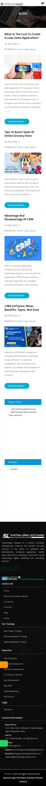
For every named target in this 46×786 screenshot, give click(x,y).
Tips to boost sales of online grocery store (19, 134)
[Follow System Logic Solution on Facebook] (4, 568)
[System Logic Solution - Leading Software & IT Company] (11, 3)
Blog (6, 612)
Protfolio (8, 607)
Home (18, 20)
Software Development (14, 669)
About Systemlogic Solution (16, 596)
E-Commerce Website (13, 674)
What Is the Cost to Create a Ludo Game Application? (22, 36)
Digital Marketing (11, 691)
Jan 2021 (14, 469)
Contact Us (9, 601)
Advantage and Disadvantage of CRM (18, 217)
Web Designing (10, 658)
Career (6, 618)
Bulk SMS (8, 685)
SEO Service (9, 696)
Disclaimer (8, 709)
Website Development (13, 663)
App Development (11, 680)
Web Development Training (15, 636)
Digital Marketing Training (15, 641)
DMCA (5, 579)
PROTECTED (12, 579)
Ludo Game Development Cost (23, 409)
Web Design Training (12, 630)
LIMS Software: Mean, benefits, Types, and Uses (21, 308)
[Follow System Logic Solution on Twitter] (10, 568)
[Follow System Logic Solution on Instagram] (17, 568)
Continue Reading (16, 121)
